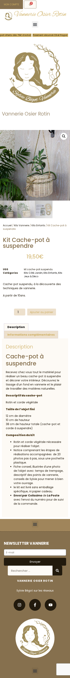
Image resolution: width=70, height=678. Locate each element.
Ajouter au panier (41, 312)
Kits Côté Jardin (33, 272)
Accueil (7, 225)
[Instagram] (19, 605)
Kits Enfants (38, 225)
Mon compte (11, 4)
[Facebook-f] (35, 605)
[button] (35, 24)
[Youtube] (50, 605)
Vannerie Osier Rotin (40, 14)
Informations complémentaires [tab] (31, 335)
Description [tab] (16, 327)
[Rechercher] (57, 570)
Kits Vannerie (21, 225)
